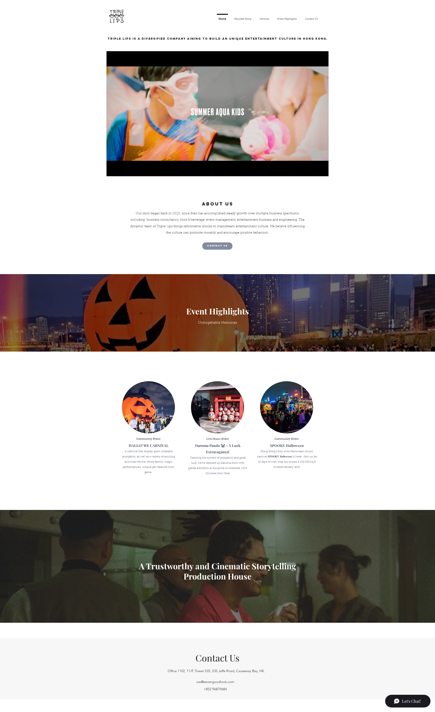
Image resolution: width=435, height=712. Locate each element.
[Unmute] (120, 170)
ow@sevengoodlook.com (215, 682)
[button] (217, 245)
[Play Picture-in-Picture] (315, 170)
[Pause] (112, 170)
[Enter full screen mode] (322, 170)
